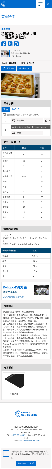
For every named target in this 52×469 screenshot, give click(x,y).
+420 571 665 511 (19, 435)
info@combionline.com (29, 441)
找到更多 (22, 463)
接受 (32, 463)
